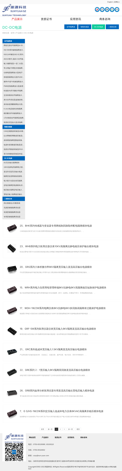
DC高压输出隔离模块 (11, 163)
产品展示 (17, 19)
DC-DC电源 (98, 27)
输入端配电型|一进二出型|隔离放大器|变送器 (20, 63)
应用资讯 (75, 19)
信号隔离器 (71, 27)
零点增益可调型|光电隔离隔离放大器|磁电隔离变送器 (23, 68)
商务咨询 (104, 19)
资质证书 (46, 19)
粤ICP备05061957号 (81, 467)
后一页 (70, 429)
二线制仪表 (112, 27)
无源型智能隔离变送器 (12, 208)
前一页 (50, 429)
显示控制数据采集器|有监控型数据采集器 (19, 154)
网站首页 (32, 437)
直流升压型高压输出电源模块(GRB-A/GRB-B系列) (22, 172)
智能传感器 (85, 27)
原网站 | (116, 2)
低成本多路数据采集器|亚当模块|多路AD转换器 (21, 145)
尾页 (78, 429)
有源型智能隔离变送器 (12, 212)
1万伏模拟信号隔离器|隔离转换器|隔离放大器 (20, 118)
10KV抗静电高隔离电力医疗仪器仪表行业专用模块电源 (24, 167)
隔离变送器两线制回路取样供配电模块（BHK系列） (23, 176)
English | (110, 2)
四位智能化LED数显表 (12, 203)
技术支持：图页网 (95, 467)
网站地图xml (105, 467)
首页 (12, 33)
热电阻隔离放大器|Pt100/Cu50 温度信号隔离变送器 (23, 77)
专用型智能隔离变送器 (12, 217)
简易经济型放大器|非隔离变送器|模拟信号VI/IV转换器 (23, 122)
